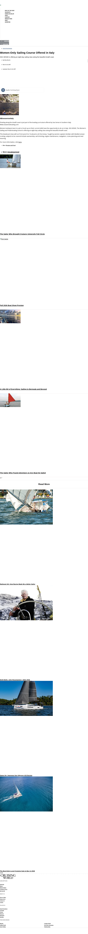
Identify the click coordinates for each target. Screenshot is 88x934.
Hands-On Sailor (9, 13)
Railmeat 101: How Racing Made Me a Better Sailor (17, 584)
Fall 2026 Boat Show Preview (12, 305)
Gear (6, 15)
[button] (44, 73)
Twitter (1, 912)
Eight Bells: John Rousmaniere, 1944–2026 (15, 680)
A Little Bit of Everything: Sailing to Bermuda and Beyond (23, 389)
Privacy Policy (3, 897)
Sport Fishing (3, 926)
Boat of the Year (9, 10)
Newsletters (8, 18)
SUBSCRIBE (7, 41)
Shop (6, 20)
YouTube (2, 917)
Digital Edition (3, 887)
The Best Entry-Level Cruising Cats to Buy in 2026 (17, 871)
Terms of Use (2, 899)
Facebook (2, 910)
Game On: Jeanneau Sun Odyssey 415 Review (16, 775)
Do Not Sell (2, 891)
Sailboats (7, 12)
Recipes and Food (11, 145)
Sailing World (3, 925)
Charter (7, 17)
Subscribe (2, 884)
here (20, 142)
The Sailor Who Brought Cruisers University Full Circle (22, 234)
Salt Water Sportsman (48, 925)
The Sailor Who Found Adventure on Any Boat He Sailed (23, 473)
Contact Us (2, 900)
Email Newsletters (3, 908)
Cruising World (47, 923)
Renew (1, 886)
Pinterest (2, 913)
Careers (1, 902)
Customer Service (3, 889)
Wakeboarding (47, 926)
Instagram (2, 915)
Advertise (7, 22)
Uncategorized (7, 48)
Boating (1, 923)
